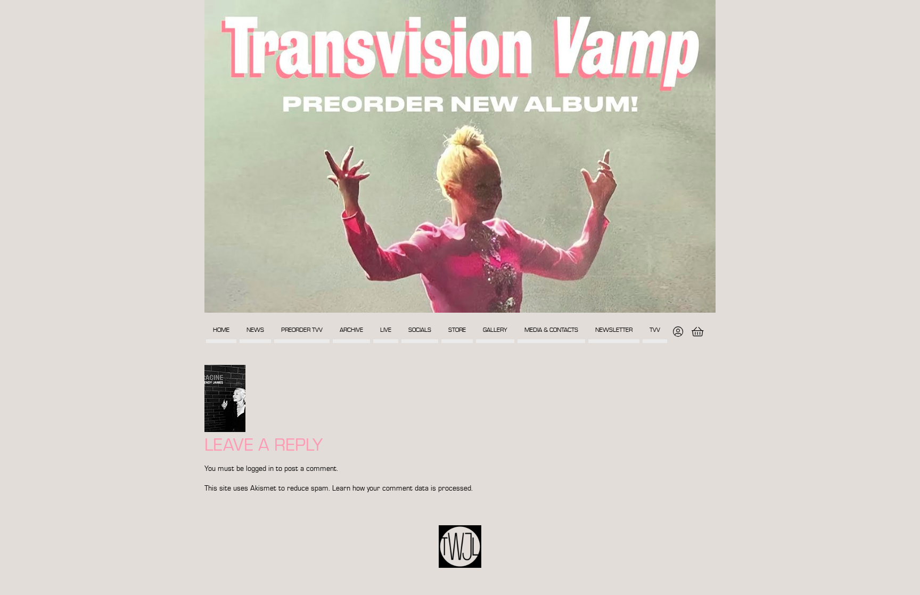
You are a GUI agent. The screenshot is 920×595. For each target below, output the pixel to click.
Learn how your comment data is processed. (402, 488)
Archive (351, 330)
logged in (260, 468)
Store (457, 330)
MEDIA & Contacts (551, 330)
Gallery (495, 330)
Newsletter (613, 330)
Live (385, 330)
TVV (655, 330)
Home (221, 330)
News (255, 330)
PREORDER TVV (302, 330)
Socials (419, 330)
